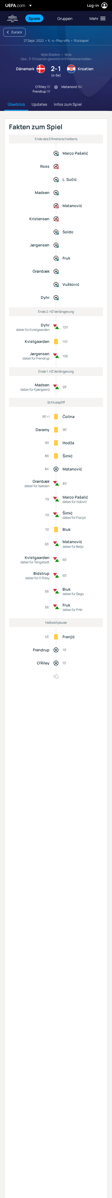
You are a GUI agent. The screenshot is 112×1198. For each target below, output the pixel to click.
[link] (34, 18)
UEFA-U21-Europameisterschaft (12, 18)
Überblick (16, 104)
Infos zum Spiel (68, 104)
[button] (96, 18)
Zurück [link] (16, 32)
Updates (39, 104)
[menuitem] (38, 18)
